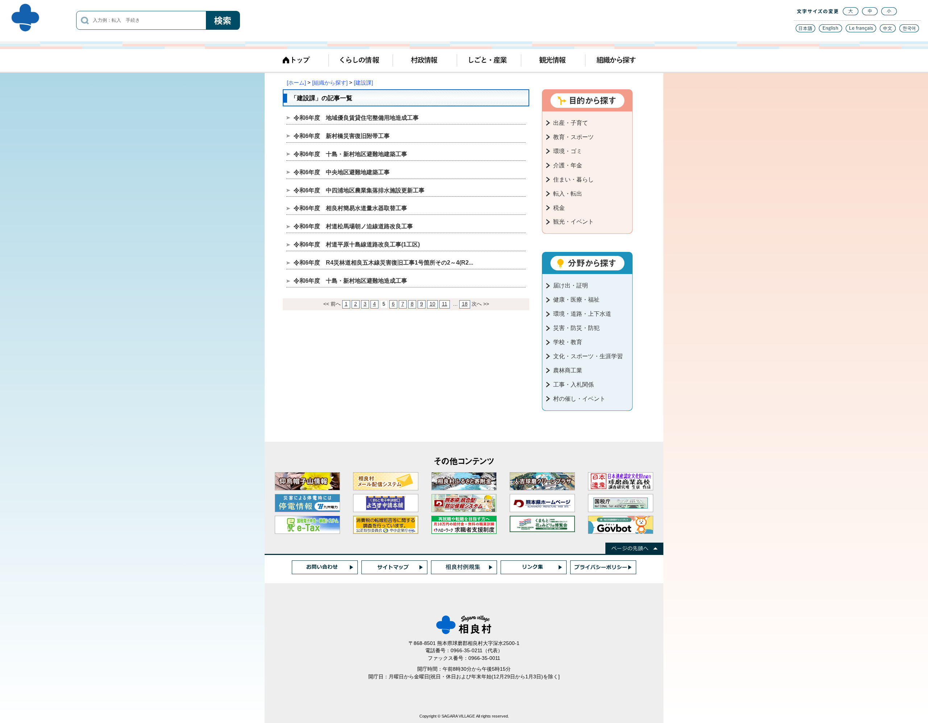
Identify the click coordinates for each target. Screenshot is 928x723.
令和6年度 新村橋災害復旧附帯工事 (342, 136)
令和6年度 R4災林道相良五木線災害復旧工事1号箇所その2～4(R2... (383, 263)
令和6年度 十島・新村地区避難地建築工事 (350, 154)
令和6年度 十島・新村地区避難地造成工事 (350, 281)
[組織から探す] (330, 82)
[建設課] (363, 82)
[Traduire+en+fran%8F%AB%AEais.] (861, 30)
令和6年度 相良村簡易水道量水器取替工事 (350, 208)
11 (444, 304)
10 (432, 304)
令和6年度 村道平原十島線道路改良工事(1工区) (357, 244)
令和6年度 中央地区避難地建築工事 (342, 172)
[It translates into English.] (830, 30)
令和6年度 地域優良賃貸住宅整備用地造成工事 (356, 118)
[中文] (888, 30)
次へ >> (480, 304)
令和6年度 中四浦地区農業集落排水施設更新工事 (359, 190)
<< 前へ (332, 304)
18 (465, 304)
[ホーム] (296, 82)
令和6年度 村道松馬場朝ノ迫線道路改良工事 (353, 226)
